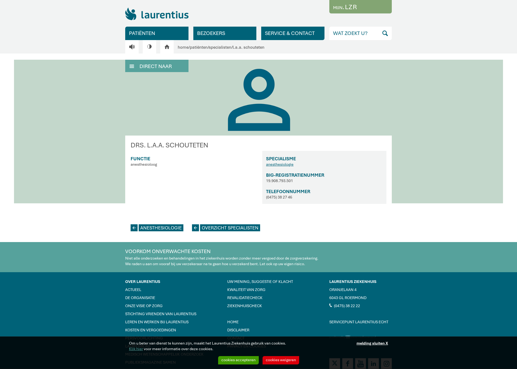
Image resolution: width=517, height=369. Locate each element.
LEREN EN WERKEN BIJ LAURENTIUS (156, 322)
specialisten (220, 47)
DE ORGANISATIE (140, 297)
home (183, 47)
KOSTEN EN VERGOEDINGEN (150, 330)
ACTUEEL (133, 289)
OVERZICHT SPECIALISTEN (226, 228)
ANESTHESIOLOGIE (157, 228)
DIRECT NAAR (151, 66)
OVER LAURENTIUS (142, 281)
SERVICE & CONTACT (290, 33)
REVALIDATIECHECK (245, 297)
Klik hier (136, 348)
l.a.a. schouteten (248, 47)
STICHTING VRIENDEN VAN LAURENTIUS (160, 313)
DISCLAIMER (238, 330)
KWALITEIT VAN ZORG (246, 289)
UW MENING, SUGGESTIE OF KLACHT (260, 281)
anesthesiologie (280, 164)
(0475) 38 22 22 (344, 305)
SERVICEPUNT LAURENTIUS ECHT (358, 322)
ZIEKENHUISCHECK (244, 305)
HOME (233, 322)
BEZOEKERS (211, 33)
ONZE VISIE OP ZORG (144, 305)
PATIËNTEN (142, 33)
